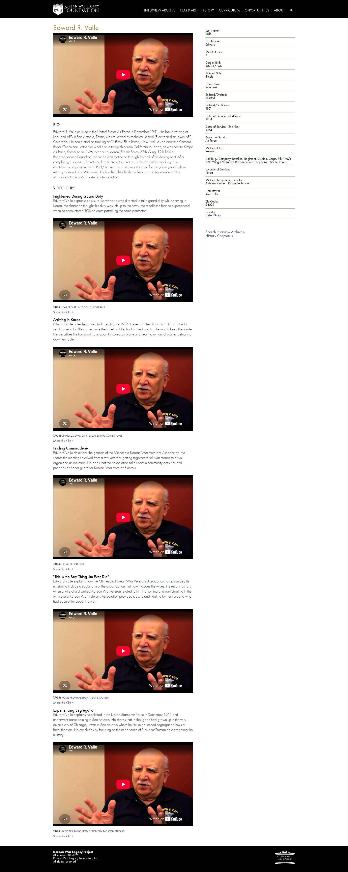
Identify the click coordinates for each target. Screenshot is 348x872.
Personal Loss (88, 697)
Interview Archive (159, 10)
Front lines (75, 307)
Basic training (71, 831)
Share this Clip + (63, 312)
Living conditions (109, 435)
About (279, 10)
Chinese (66, 435)
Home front (69, 564)
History (207, 10)
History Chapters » (219, 235)
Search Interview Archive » (225, 231)
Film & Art (188, 10)
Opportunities (257, 10)
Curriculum (229, 10)
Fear (64, 307)
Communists (81, 435)
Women (104, 697)
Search (291, 10)
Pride (82, 564)
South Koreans (94, 307)
